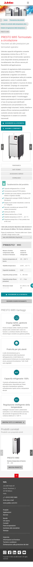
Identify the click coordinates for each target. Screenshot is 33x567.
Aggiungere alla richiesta (14, 123)
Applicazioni (7, 512)
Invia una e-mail (8, 500)
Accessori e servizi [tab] (16, 174)
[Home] (8, 3)
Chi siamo (6, 521)
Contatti (5, 523)
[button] (17, 147)
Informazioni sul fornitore (11, 540)
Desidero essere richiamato (16, 301)
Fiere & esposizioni (9, 525)
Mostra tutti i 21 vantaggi (12, 422)
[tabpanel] (16, 243)
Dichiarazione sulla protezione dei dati (15, 544)
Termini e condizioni (9, 542)
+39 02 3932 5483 (11, 497)
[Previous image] (30, 147)
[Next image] (2, 147)
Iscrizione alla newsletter (11, 528)
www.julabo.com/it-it (10, 503)
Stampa (5, 530)
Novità (5, 518)
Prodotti (5, 510)
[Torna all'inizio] (16, 476)
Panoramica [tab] (16, 165)
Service (5, 515)
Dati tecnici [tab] (16, 169)
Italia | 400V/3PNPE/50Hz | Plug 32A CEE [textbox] (12, 237)
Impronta (6, 537)
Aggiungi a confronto (13, 128)
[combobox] (16, 237)
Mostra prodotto (15, 467)
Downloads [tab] (16, 178)
